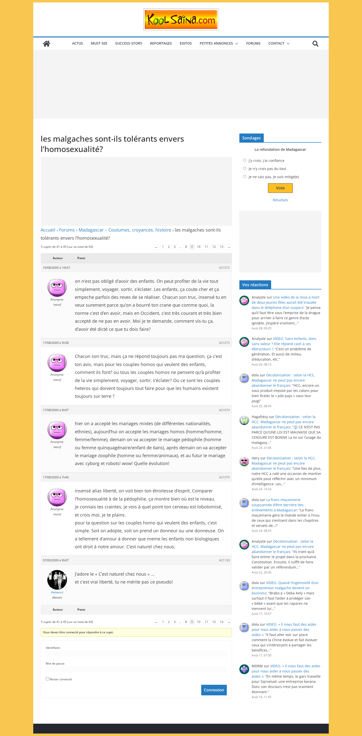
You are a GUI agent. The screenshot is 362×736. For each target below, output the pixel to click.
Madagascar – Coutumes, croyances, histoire (125, 230)
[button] (235, 43)
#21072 (224, 268)
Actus (77, 43)
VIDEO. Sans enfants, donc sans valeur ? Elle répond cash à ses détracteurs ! (284, 343)
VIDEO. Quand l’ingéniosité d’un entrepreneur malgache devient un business (285, 587)
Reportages (161, 43)
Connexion (214, 690)
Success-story (128, 43)
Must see (99, 43)
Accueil (48, 230)
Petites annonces (216, 43)
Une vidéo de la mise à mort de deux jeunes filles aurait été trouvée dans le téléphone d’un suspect (285, 302)
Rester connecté (61, 679)
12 (214, 247)
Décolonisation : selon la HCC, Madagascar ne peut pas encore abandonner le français (283, 380)
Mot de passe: (55, 663)
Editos (186, 43)
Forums (253, 43)
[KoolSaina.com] (46, 44)
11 (206, 247)
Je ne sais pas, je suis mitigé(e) (274, 176)
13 (221, 247)
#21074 (224, 410)
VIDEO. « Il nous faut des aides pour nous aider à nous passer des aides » (284, 629)
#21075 (224, 477)
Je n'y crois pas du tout (267, 168)
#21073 (224, 343)
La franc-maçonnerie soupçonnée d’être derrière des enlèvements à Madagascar (278, 504)
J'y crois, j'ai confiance (266, 160)
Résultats (280, 200)
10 (198, 247)
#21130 (224, 560)
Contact (276, 43)
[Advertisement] (181, 84)
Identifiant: (53, 648)
